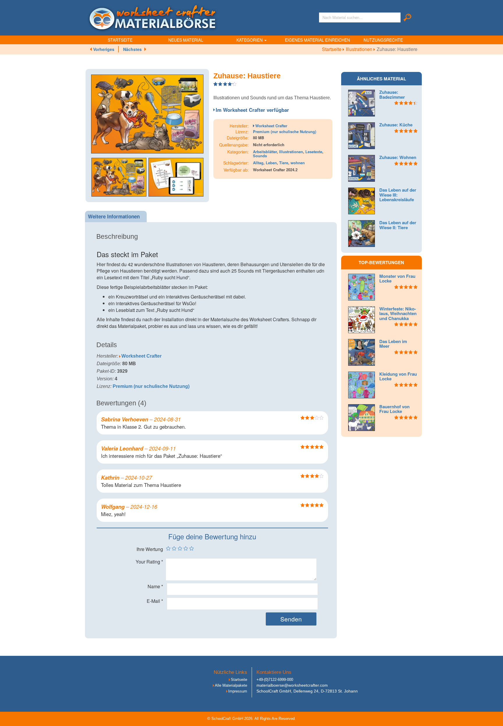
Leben (271, 162)
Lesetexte (313, 151)
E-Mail (155, 601)
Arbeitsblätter (265, 151)
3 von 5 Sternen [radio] (180, 548)
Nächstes (132, 49)
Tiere (283, 162)
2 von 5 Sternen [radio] (174, 548)
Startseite (120, 40)
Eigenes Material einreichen (317, 40)
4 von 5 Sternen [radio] (185, 548)
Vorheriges (103, 49)
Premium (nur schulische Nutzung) (284, 131)
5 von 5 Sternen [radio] (191, 548)
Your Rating (149, 562)
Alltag (258, 162)
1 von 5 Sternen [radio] (168, 548)
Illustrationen (359, 49)
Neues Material (185, 40)
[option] (147, 114)
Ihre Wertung (150, 549)
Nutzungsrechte (383, 40)
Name (155, 586)
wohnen (298, 162)
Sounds (260, 155)
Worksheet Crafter (271, 125)
